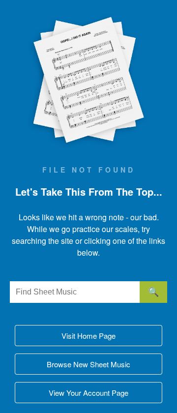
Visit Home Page (88, 335)
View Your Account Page (88, 392)
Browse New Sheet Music (88, 364)
